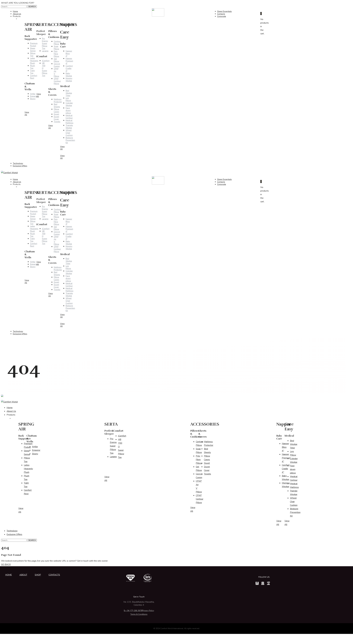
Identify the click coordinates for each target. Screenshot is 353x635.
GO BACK (6, 564)
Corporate (221, 16)
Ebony (35, 453)
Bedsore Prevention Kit (70, 140)
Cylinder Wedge (69, 104)
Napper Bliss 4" (69, 53)
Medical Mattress (69, 121)
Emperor (36, 450)
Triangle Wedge (69, 126)
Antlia (35, 446)
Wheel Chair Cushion (69, 133)
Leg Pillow (68, 99)
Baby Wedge (69, 74)
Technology (12, 530)
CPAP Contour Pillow (199, 499)
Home (10, 407)
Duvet (207, 463)
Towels (207, 473)
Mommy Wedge (69, 79)
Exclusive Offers (20, 166)
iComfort (122, 435)
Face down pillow (68, 110)
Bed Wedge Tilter (69, 93)
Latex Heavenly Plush (28, 469)
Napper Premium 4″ (69, 61)
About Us (11, 411)
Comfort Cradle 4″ (69, 68)
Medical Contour (69, 116)
